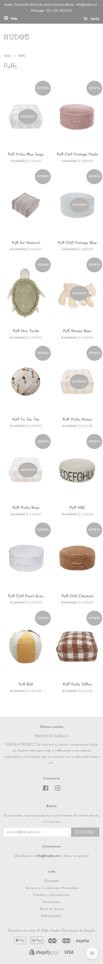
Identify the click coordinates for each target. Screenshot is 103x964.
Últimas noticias (51, 727)
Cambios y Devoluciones (51, 895)
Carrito (94, 18)
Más (14, 19)
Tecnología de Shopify (78, 931)
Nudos (55, 931)
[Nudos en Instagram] (57, 789)
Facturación (51, 902)
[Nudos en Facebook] (45, 789)
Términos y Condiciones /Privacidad (51, 888)
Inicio (7, 56)
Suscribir (85, 832)
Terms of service (52, 909)
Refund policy (51, 916)
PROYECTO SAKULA (51, 736)
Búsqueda (51, 881)
